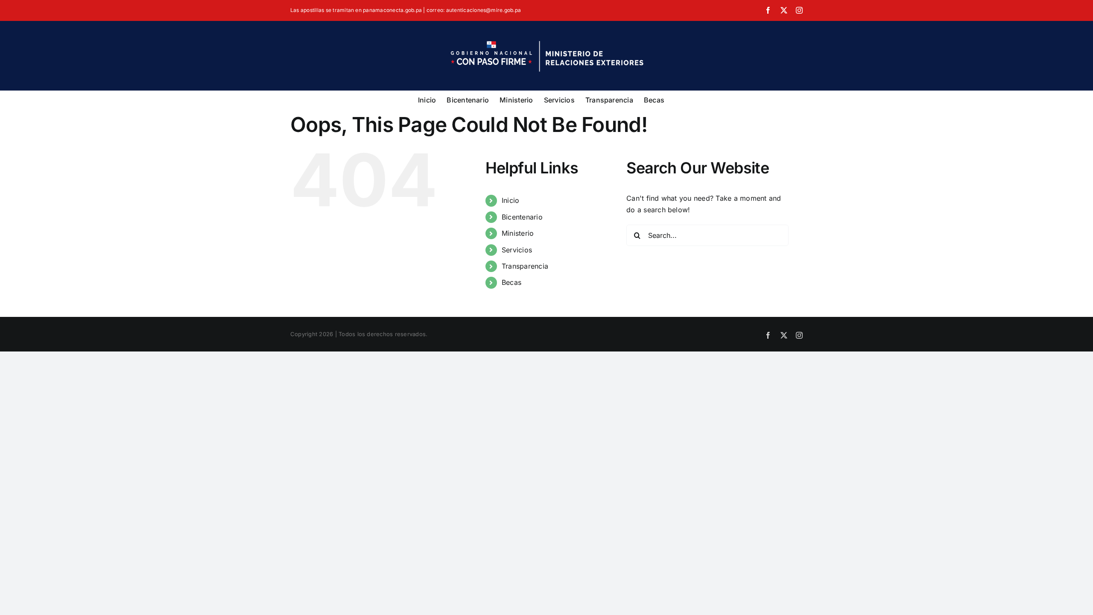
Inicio (510, 200)
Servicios (517, 250)
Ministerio (518, 233)
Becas (511, 282)
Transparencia (525, 266)
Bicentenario (522, 217)
